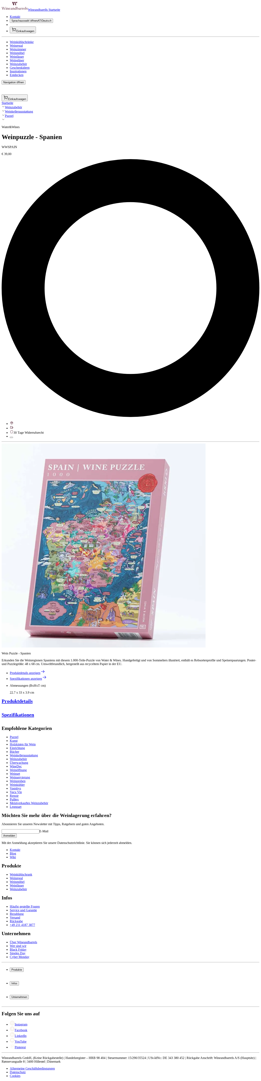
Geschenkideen (20, 67)
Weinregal (16, 45)
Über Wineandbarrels (23, 942)
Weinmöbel (17, 53)
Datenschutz (18, 1072)
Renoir (14, 795)
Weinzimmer (18, 49)
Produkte (16, 969)
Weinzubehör (18, 64)
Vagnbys (15, 788)
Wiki (13, 857)
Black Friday (18, 949)
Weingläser (17, 60)
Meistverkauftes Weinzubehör (29, 803)
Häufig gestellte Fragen (25, 906)
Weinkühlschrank (21, 874)
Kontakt (15, 16)
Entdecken (16, 75)
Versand (15, 917)
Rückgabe (16, 921)
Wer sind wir (18, 946)
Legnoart (15, 806)
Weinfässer (17, 56)
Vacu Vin (16, 792)
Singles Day (17, 953)
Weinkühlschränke (22, 42)
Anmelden (9, 835)
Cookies (15, 1076)
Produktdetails (17, 701)
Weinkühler (17, 784)
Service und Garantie (23, 910)
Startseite (7, 103)
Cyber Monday (19, 957)
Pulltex (14, 799)
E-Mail (43, 831)
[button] (104, 545)
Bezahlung (17, 914)
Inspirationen (18, 71)
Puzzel (9, 116)
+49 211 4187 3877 (22, 925)
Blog (13, 853)
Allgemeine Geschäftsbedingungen (32, 1068)
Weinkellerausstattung (19, 111)
